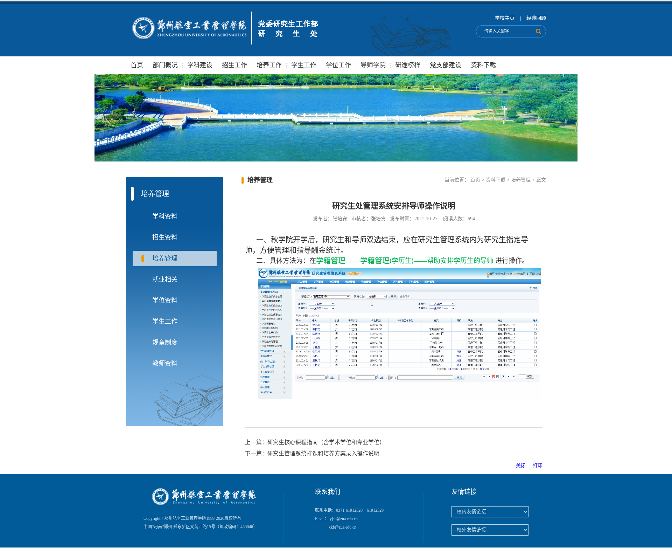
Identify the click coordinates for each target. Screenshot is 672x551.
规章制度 (164, 342)
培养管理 (164, 258)
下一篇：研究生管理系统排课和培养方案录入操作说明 (312, 453)
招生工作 (234, 65)
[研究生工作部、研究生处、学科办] (224, 46)
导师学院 (373, 65)
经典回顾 (536, 18)
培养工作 (269, 65)
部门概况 (165, 65)
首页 (137, 65)
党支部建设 (445, 65)
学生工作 (303, 65)
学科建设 (199, 65)
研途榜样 (407, 65)
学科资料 (164, 216)
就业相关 (164, 279)
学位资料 (164, 300)
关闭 (523, 465)
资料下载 (483, 65)
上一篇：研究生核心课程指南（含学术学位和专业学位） (315, 442)
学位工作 (338, 65)
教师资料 (164, 363)
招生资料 (164, 237)
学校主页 (504, 18)
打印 (537, 465)
